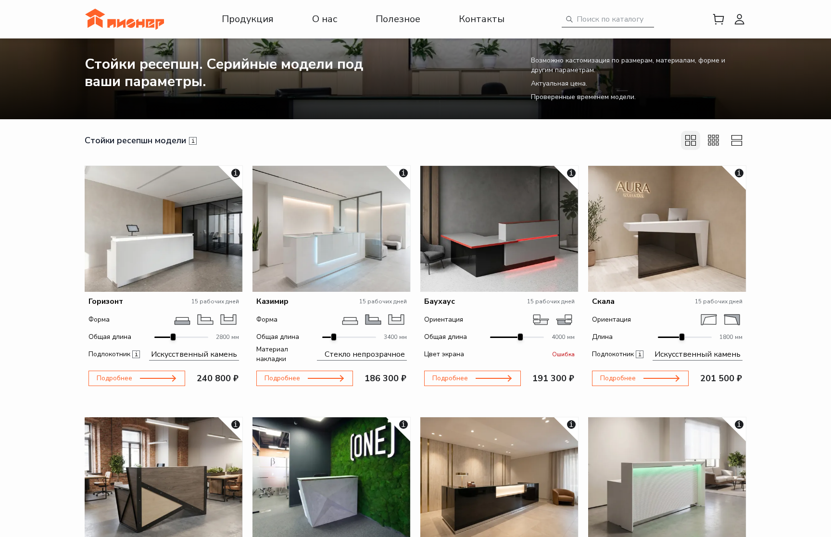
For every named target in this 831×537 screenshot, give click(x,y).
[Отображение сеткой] (690, 140)
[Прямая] (182, 319)
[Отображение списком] (736, 140)
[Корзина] (718, 19)
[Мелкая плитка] (713, 140)
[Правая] (564, 319)
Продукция (248, 18)
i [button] (193, 140)
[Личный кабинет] (739, 19)
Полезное (398, 18)
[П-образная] (228, 319)
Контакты (481, 18)
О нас (324, 18)
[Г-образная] (205, 319)
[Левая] (541, 319)
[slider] (173, 337)
